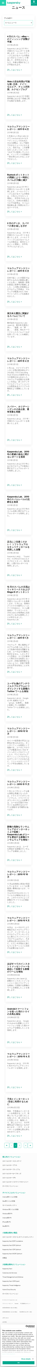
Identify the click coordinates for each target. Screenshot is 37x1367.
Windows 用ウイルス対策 (10, 1209)
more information (8, 1354)
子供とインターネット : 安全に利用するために (18, 1101)
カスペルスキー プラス (9, 1165)
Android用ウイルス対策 (9, 1197)
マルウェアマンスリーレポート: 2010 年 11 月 (18, 782)
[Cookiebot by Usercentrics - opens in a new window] (26, 1326)
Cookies (16, 1303)
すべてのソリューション (10, 1186)
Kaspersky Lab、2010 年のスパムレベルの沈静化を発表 (18, 499)
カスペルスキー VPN (9, 1178)
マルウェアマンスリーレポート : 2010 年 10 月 (18, 874)
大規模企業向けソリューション (13, 1264)
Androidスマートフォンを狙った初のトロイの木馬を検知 (18, 1011)
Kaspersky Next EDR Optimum (11, 1245)
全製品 (4, 1258)
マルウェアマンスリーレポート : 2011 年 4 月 (18, 127)
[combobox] (18, 22)
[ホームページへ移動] (13, 3)
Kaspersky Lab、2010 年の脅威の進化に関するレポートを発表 (18, 454)
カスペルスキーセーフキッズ (11, 1173)
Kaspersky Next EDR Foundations (12, 1241)
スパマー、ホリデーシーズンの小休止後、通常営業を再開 (18, 409)
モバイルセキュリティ (9, 1205)
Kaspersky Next (7, 1268)
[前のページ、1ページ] (6, 1145)
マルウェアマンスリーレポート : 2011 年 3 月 (18, 269)
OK (18, 1363)
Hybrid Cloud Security (9, 1289)
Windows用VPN (7, 1213)
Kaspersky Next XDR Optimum (11, 1249)
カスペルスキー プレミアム (11, 1169)
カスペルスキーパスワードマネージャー (15, 1182)
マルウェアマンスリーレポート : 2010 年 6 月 (18, 1055)
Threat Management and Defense (12, 1277)
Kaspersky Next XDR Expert (10, 1281)
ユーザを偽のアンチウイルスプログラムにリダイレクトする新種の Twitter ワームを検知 (18, 687)
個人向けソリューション (11, 1157)
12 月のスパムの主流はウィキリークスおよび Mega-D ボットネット (18, 589)
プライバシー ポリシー (7, 1303)
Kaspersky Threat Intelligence (11, 1285)
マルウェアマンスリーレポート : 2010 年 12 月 (18, 731)
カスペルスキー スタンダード (11, 1161)
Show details (26, 1359)
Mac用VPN (5, 1226)
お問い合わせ (5, 1317)
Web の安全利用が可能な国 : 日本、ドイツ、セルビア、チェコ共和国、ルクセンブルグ (18, 85)
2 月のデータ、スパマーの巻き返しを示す (18, 224)
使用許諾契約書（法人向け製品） (10, 1311)
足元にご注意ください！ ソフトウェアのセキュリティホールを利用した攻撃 (18, 546)
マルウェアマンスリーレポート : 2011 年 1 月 (18, 636)
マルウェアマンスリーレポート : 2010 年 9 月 (18, 919)
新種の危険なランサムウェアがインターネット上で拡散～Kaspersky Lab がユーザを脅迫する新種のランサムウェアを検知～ (18, 833)
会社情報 (4, 1322)
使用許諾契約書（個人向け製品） (10, 1307)
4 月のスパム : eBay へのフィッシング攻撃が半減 (18, 39)
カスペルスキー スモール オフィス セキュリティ (18, 1237)
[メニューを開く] (3, 3)
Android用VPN (6, 1218)
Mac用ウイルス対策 (8, 1201)
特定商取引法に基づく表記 (26, 1311)
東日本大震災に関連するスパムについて (18, 314)
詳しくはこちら (13, 70)
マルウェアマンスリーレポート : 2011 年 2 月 (18, 359)
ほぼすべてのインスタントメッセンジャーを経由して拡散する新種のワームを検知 (18, 968)
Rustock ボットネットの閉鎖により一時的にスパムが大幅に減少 (18, 177)
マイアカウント (34, 4)
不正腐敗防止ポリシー (25, 1303)
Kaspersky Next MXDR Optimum (12, 1253)
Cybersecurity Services (9, 1273)
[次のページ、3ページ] (30, 1145)
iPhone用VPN (6, 1222)
